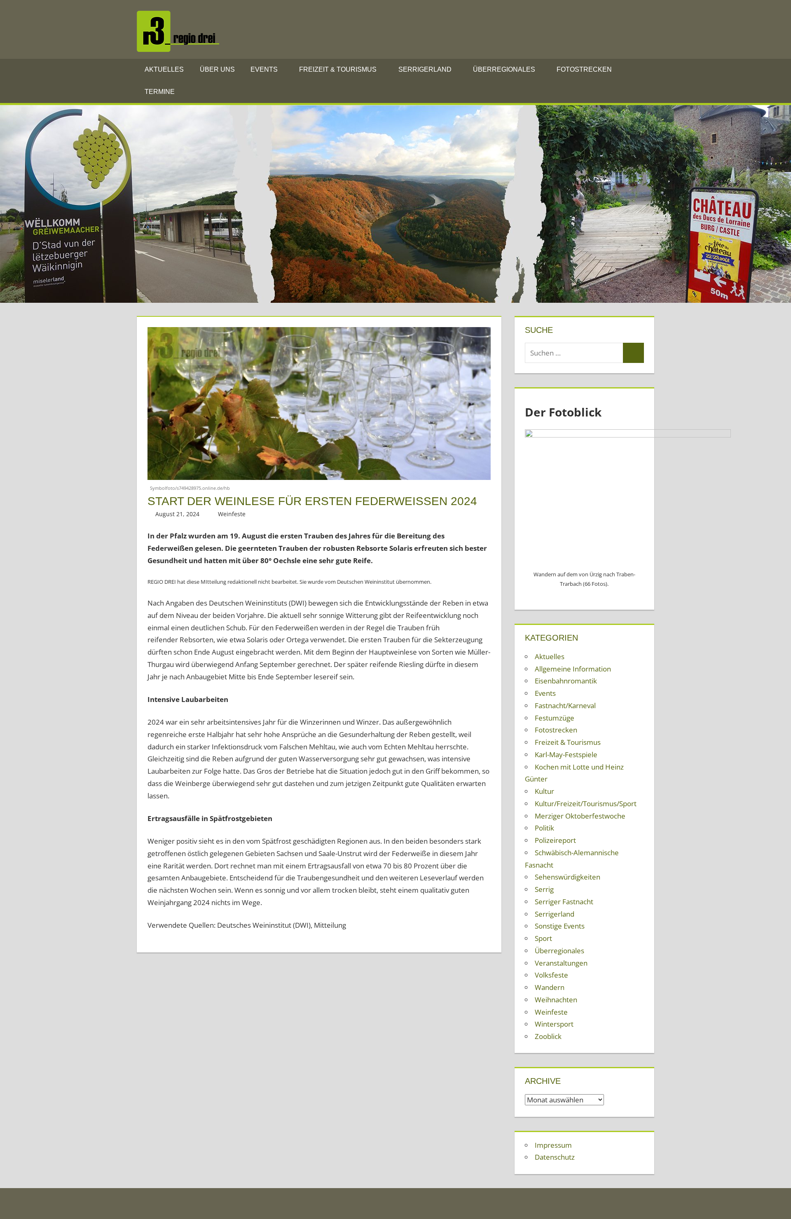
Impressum (553, 1145)
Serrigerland (425, 69)
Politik (544, 828)
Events (264, 69)
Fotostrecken (584, 69)
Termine (160, 91)
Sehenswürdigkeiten (567, 877)
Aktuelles (164, 69)
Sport (543, 938)
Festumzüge (554, 718)
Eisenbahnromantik (566, 681)
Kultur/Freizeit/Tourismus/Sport (586, 803)
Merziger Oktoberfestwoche (580, 816)
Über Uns (217, 69)
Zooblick (548, 1036)
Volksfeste (551, 975)
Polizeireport (555, 840)
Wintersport (554, 1024)
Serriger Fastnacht (564, 901)
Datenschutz (555, 1157)
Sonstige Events (560, 926)
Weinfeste (232, 514)
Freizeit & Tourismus (338, 69)
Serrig (544, 889)
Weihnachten (556, 999)
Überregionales (504, 69)
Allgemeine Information (573, 669)
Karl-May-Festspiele (566, 754)
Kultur (544, 791)
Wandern (549, 987)
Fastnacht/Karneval (565, 705)
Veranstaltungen (561, 963)
